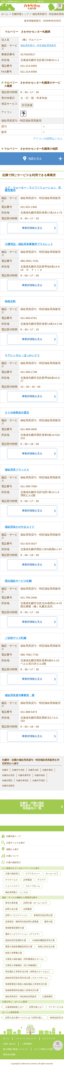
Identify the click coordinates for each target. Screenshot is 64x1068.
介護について (12, 856)
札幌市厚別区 (22, 780)
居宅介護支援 (11, 903)
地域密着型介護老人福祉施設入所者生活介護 (26, 984)
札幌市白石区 (8, 775)
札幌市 (5, 770)
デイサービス (11, 880)
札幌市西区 (7, 780)
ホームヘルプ (52, 873)
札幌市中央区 (18, 770)
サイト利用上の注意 (43, 1049)
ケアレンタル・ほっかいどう (22, 355)
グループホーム (32, 886)
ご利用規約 (27, 1044)
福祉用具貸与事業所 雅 (19, 695)
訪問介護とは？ (36, 1007)
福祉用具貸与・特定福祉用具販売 (38, 45)
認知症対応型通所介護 (15, 940)
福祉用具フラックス (17, 469)
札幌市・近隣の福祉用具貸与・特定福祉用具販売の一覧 (32, 805)
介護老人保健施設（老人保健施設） (22, 965)
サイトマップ (49, 1038)
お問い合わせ (9, 1044)
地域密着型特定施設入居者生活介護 (22, 990)
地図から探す (12, 849)
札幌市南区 (40, 775)
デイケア (41, 880)
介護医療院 (47, 996)
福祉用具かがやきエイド (19, 526)
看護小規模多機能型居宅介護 (18, 946)
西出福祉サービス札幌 (18, 580)
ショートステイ (12, 886)
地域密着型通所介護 (14, 928)
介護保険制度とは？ (14, 1007)
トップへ (57, 1047)
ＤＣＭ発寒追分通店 (17, 412)
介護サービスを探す (15, 843)
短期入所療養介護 (13, 953)
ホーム (4, 14)
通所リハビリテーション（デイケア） (23, 934)
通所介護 (48, 921)
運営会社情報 (9, 1054)
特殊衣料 (10, 301)
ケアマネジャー (32, 873)
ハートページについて (25, 1038)
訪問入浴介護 (11, 909)
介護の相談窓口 (13, 862)
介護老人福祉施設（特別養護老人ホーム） (25, 959)
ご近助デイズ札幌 (15, 638)
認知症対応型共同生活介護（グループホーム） (27, 978)
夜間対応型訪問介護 (43, 915)
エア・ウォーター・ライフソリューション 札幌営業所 (33, 189)
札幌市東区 (47, 770)
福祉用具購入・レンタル (16, 892)
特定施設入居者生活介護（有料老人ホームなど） (28, 971)
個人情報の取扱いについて (15, 1049)
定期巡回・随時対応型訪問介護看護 (22, 921)
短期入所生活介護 (46, 946)
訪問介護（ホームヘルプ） (35, 903)
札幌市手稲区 (38, 780)
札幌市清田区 (8, 785)
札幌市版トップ (20, 14)
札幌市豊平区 (24, 775)
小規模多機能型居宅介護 (43, 940)
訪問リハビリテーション (16, 915)
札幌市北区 (33, 770)
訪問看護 (27, 880)
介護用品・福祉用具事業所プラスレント (29, 244)
